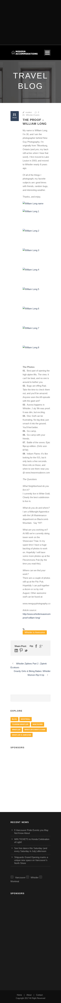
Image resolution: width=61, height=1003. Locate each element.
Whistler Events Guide (34, 730)
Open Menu (47, 52)
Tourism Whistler (20, 724)
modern (28, 112)
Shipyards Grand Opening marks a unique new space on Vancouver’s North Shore (31, 860)
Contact (39, 995)
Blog (14, 719)
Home (19, 995)
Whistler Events (33, 115)
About (29, 995)
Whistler (16, 730)
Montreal (25, 719)
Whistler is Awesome (35, 632)
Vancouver (37, 724)
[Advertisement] (30, 20)
